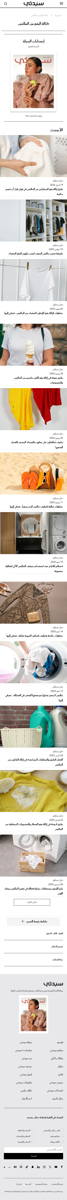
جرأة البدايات (57, 959)
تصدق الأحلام (57, 946)
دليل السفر (57, 1098)
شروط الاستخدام (57, 1184)
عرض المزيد (32, 902)
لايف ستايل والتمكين (51, 1130)
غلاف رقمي (26, 1090)
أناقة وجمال (55, 1142)
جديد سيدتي (25, 1066)
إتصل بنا (18, 1184)
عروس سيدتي (56, 1082)
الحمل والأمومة (24, 1142)
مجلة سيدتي (26, 1042)
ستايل (60, 1066)
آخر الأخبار (27, 1098)
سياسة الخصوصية (41, 1184)
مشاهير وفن (55, 1136)
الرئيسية (57, 15)
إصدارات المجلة (33, 41)
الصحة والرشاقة (24, 1130)
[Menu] (61, 3)
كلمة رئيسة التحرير (36, 921)
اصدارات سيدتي (55, 1090)
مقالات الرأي (57, 1058)
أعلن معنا (28, 1184)
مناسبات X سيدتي (23, 1050)
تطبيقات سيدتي (24, 1082)
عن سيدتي (27, 1058)
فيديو (60, 1042)
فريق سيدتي (26, 1074)
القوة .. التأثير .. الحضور (54, 933)
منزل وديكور (58, 181)
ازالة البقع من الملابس (39, 15)
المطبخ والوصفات (23, 1136)
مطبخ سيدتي (56, 1050)
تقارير (60, 1074)
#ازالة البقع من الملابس (33, 24)
